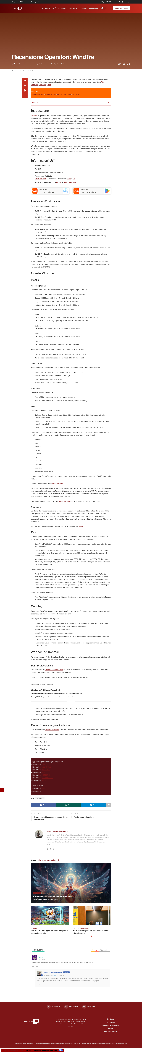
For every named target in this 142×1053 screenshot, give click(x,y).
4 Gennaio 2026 (96, 936)
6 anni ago (36, 64)
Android (59, 182)
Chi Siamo (110, 1019)
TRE (43, 791)
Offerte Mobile (50, 94)
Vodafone (34, 85)
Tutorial (83, 8)
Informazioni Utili (37, 94)
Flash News (45, 8)
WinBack (76, 94)
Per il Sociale (110, 1022)
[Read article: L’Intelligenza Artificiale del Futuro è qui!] (71, 883)
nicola (54, 975)
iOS (53, 182)
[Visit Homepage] (17, 8)
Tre (74, 179)
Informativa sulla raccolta (13, 1050)
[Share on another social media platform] (25, 95)
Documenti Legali (110, 1031)
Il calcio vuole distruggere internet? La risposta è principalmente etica (56, 693)
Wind (69, 179)
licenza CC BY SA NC (121, 1043)
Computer (14, 2)
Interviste (73, 8)
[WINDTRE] (35, 191)
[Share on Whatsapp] (25, 85)
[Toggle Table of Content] (106, 102)
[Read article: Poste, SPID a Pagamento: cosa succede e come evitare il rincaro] (92, 915)
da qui (80, 526)
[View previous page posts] (69, 701)
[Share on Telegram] (25, 90)
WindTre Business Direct (54, 670)
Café (54, 8)
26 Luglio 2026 (53, 899)
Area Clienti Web (70, 182)
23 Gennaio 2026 (56, 936)
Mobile (21, 2)
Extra (39, 2)
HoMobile (42, 85)
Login (128, 2)
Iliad (49, 85)
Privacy (110, 1028)
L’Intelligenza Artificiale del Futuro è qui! (45, 690)
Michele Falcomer (41, 899)
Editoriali (62, 8)
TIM (43, 764)
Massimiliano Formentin (21, 64)
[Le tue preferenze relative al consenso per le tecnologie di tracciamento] (2, 790)
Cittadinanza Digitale (81, 928)
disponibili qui (57, 483)
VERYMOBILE (47, 777)
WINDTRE (43, 189)
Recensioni (93, 8)
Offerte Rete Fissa (64, 94)
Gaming (33, 2)
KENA (44, 780)
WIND (44, 788)
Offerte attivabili (40, 179)
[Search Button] (110, 8)
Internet (28, 2)
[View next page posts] (72, 701)
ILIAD (44, 772)
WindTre (34, 115)
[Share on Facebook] (25, 80)
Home (13, 71)
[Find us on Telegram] (122, 2)
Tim (102, 82)
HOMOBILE (46, 775)
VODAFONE (46, 767)
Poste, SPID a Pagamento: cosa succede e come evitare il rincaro (54, 697)
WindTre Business (52, 729)
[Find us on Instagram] (119, 2)
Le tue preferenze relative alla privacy (41, 1050)
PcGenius (17, 1043)
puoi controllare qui (66, 501)
